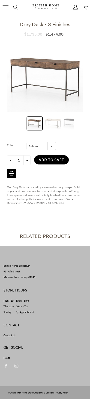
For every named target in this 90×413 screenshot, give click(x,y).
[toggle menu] (5, 7)
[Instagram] (16, 366)
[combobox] (41, 146)
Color (10, 145)
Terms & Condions (46, 392)
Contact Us (9, 335)
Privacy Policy (62, 392)
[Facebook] (6, 366)
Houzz (6, 357)
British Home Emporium (26, 392)
